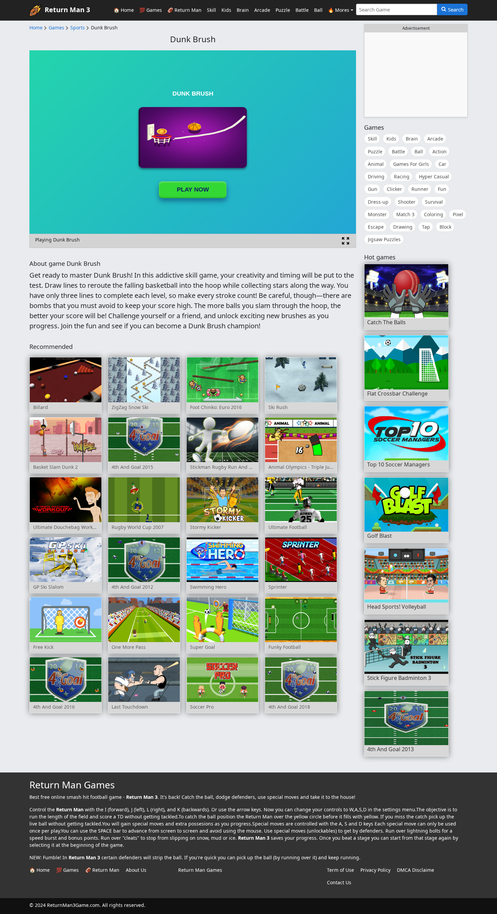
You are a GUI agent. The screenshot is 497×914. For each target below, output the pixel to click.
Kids (226, 10)
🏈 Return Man (184, 10)
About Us (136, 870)
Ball (318, 10)
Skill (211, 10)
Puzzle (283, 10)
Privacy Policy (375, 870)
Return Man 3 (67, 9)
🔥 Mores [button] (338, 10)
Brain (243, 10)
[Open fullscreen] (345, 241)
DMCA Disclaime (415, 870)
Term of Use (340, 870)
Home (36, 27)
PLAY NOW (193, 189)
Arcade (262, 10)
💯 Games (150, 10)
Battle (302, 10)
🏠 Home (124, 10)
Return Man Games (200, 870)
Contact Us (339, 882)
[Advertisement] (415, 74)
